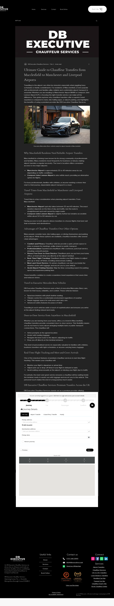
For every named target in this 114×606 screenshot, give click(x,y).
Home (45, 560)
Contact (45, 569)
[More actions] (89, 64)
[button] (96, 20)
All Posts (18, 20)
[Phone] (64, 559)
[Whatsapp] (64, 566)
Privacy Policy (56, 592)
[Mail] (64, 562)
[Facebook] (97, 558)
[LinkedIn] (106, 558)
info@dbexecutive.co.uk (74, 562)
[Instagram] (93, 558)
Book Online (45, 573)
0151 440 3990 (72, 559)
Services (45, 564)
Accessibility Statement (56, 594)
